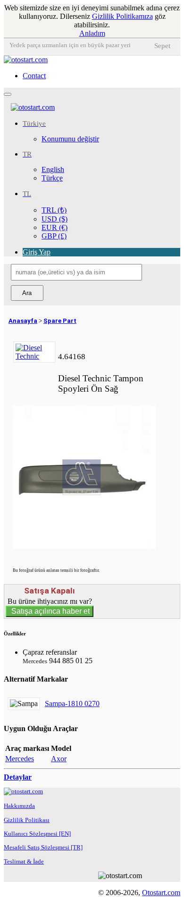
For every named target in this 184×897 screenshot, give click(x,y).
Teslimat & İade (24, 861)
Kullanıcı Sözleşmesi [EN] (37, 833)
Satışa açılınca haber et (49, 611)
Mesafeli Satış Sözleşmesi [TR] (43, 847)
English (53, 169)
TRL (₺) (54, 210)
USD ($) (54, 219)
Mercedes (19, 759)
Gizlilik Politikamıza (122, 16)
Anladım (92, 33)
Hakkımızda (19, 805)
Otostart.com (161, 893)
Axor (59, 759)
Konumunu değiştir (70, 139)
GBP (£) (54, 236)
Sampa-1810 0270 (72, 703)
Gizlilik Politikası (27, 819)
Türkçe (52, 178)
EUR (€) (54, 227)
